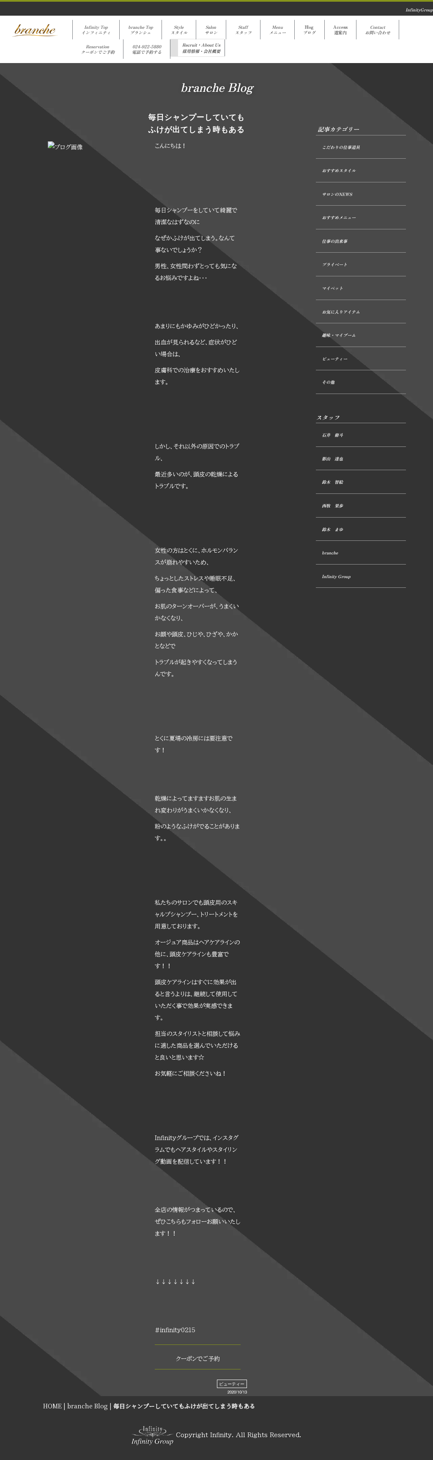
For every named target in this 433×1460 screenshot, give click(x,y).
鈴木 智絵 (332, 482)
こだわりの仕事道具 (341, 147)
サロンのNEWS (337, 194)
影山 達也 (332, 458)
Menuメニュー (277, 30)
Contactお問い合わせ (377, 30)
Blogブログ (309, 30)
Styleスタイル (178, 30)
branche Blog (87, 1406)
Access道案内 (340, 30)
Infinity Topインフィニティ (96, 30)
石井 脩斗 (332, 435)
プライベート (334, 264)
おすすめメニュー (339, 217)
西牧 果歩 (332, 505)
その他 (328, 382)
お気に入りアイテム (341, 312)
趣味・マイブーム (339, 335)
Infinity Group (336, 576)
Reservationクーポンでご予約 (98, 49)
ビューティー (231, 1384)
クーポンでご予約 (198, 1359)
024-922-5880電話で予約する (147, 49)
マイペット (332, 288)
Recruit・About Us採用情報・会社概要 (201, 47)
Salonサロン (211, 30)
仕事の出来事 (334, 241)
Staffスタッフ (243, 30)
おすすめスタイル (339, 170)
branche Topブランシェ (140, 30)
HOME (52, 1406)
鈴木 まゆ (332, 529)
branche (330, 552)
